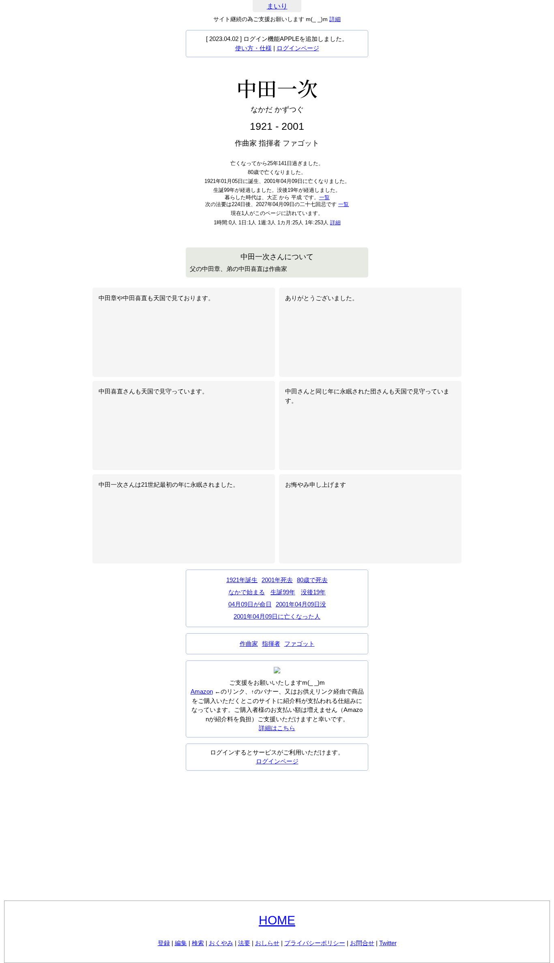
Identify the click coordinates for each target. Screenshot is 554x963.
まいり (277, 6)
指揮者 (271, 643)
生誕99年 (283, 592)
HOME (277, 920)
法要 (244, 942)
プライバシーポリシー (314, 942)
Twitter (388, 942)
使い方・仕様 (253, 48)
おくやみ (221, 942)
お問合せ (362, 942)
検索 (198, 942)
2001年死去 (277, 579)
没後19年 (313, 592)
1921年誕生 (242, 579)
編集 (181, 942)
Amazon (202, 691)
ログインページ (298, 48)
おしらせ (267, 942)
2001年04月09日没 (301, 604)
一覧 (324, 197)
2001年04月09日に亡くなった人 (277, 616)
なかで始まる (246, 592)
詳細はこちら (277, 727)
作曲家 (249, 643)
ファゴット (299, 643)
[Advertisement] (277, 835)
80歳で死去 (312, 579)
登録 (164, 942)
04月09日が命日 (250, 604)
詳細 (335, 19)
